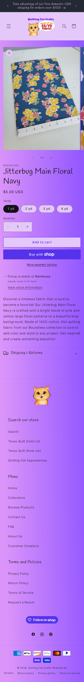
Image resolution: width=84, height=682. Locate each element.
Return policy (26, 673)
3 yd (46, 209)
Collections (16, 498)
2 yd (28, 209)
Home (12, 488)
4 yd (64, 209)
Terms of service (70, 673)
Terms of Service (21, 593)
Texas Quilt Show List (24, 451)
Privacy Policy (18, 574)
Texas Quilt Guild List (24, 441)
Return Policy (18, 583)
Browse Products (21, 507)
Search (13, 432)
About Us (15, 536)
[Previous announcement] (7, 5)
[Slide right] (51, 157)
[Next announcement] (76, 5)
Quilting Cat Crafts (40, 667)
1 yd (11, 209)
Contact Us (16, 517)
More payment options (42, 264)
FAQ (11, 527)
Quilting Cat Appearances (27, 460)
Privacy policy (46, 673)
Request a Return (21, 602)
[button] (8, 26)
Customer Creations (23, 546)
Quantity (9, 218)
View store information (25, 287)
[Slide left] (32, 157)
